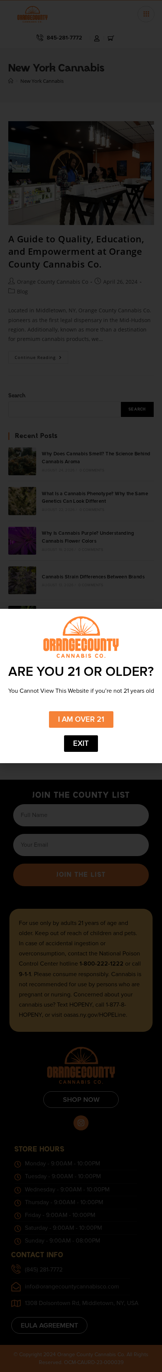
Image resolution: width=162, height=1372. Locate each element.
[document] (81, 686)
